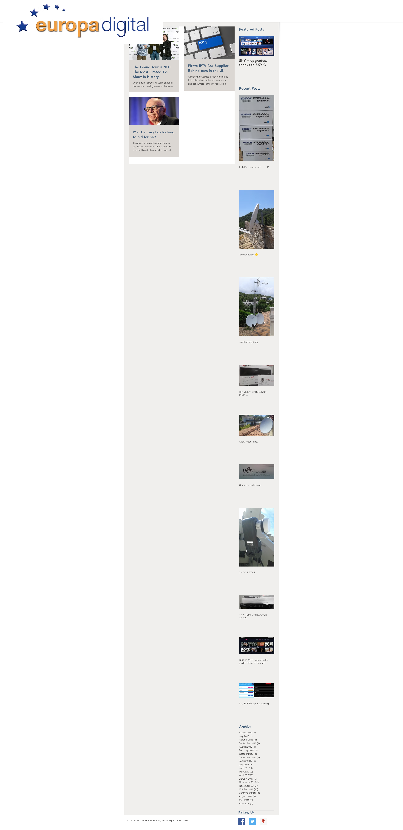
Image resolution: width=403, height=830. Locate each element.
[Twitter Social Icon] (252, 821)
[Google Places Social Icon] (263, 821)
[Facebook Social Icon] (241, 821)
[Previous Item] (244, 46)
